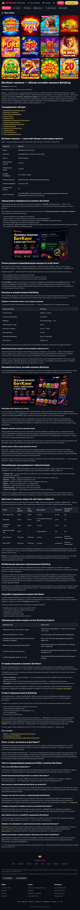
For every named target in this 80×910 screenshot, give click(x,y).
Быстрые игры (52, 8)
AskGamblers (67, 688)
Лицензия (31, 890)
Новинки (28, 8)
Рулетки (4, 893)
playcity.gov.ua (6, 722)
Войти (60, 3)
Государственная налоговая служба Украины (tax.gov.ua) (21, 738)
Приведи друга (58, 896)
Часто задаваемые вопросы (12, 134)
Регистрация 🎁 (72, 3)
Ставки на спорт (6, 887)
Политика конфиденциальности (37, 887)
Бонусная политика (33, 896)
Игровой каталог (8, 118)
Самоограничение (59, 893)
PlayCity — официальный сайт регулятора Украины (19, 734)
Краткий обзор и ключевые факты (14, 110)
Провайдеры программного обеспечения (16, 120)
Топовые (17, 8)
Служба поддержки (9, 126)
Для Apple (9, 878)
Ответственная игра (9, 132)
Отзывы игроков (8, 130)
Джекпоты (39, 8)
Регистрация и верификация (12, 114)
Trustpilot (59, 688)
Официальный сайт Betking (12, 736)
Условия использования (34, 893)
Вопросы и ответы (59, 890)
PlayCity (12, 89)
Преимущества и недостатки (12, 128)
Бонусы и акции (8, 116)
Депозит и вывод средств (11, 122)
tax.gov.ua (74, 802)
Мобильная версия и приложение (13, 124)
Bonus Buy (64, 8)
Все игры (7, 8)
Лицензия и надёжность (11, 112)
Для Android (22, 878)
